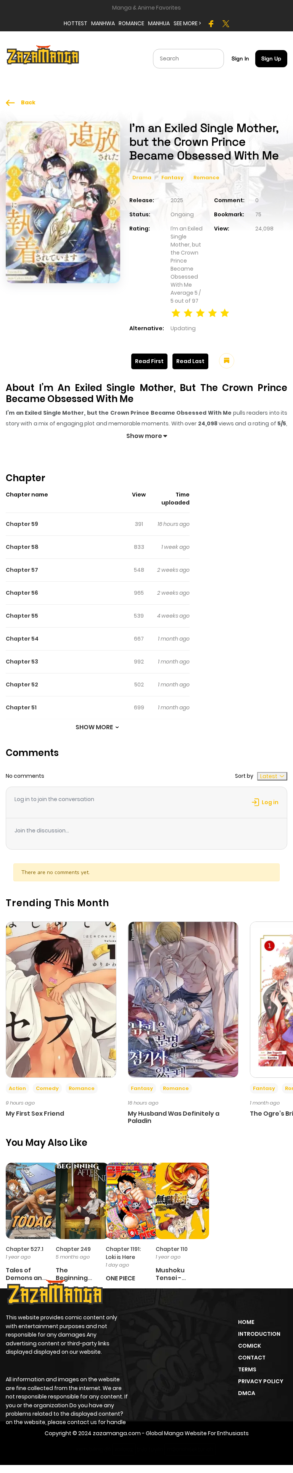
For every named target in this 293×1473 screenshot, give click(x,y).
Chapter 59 (22, 524)
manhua (159, 23)
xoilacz (123, 1449)
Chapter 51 (21, 707)
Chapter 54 (22, 638)
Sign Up (271, 58)
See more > (187, 23)
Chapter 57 (22, 570)
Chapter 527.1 (24, 1249)
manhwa (103, 23)
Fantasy (172, 177)
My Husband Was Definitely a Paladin (173, 1117)
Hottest (75, 23)
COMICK (249, 1346)
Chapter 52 (22, 684)
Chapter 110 (172, 1249)
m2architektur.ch (190, 1449)
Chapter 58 (22, 547)
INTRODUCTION (259, 1334)
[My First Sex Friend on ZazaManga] (61, 999)
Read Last (190, 361)
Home (246, 1322)
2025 (177, 200)
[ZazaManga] (43, 58)
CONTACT (252, 1357)
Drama (141, 177)
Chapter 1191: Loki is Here (123, 1253)
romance (131, 23)
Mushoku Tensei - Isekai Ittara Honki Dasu (175, 1281)
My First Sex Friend (35, 1113)
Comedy (47, 1088)
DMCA (246, 1393)
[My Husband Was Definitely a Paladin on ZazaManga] (183, 999)
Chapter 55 (22, 616)
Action (17, 1088)
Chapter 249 (73, 1249)
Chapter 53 (22, 661)
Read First (149, 361)
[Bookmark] (226, 360)
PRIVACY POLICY (260, 1381)
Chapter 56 (22, 593)
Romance (206, 177)
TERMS (247, 1369)
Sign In (240, 58)
